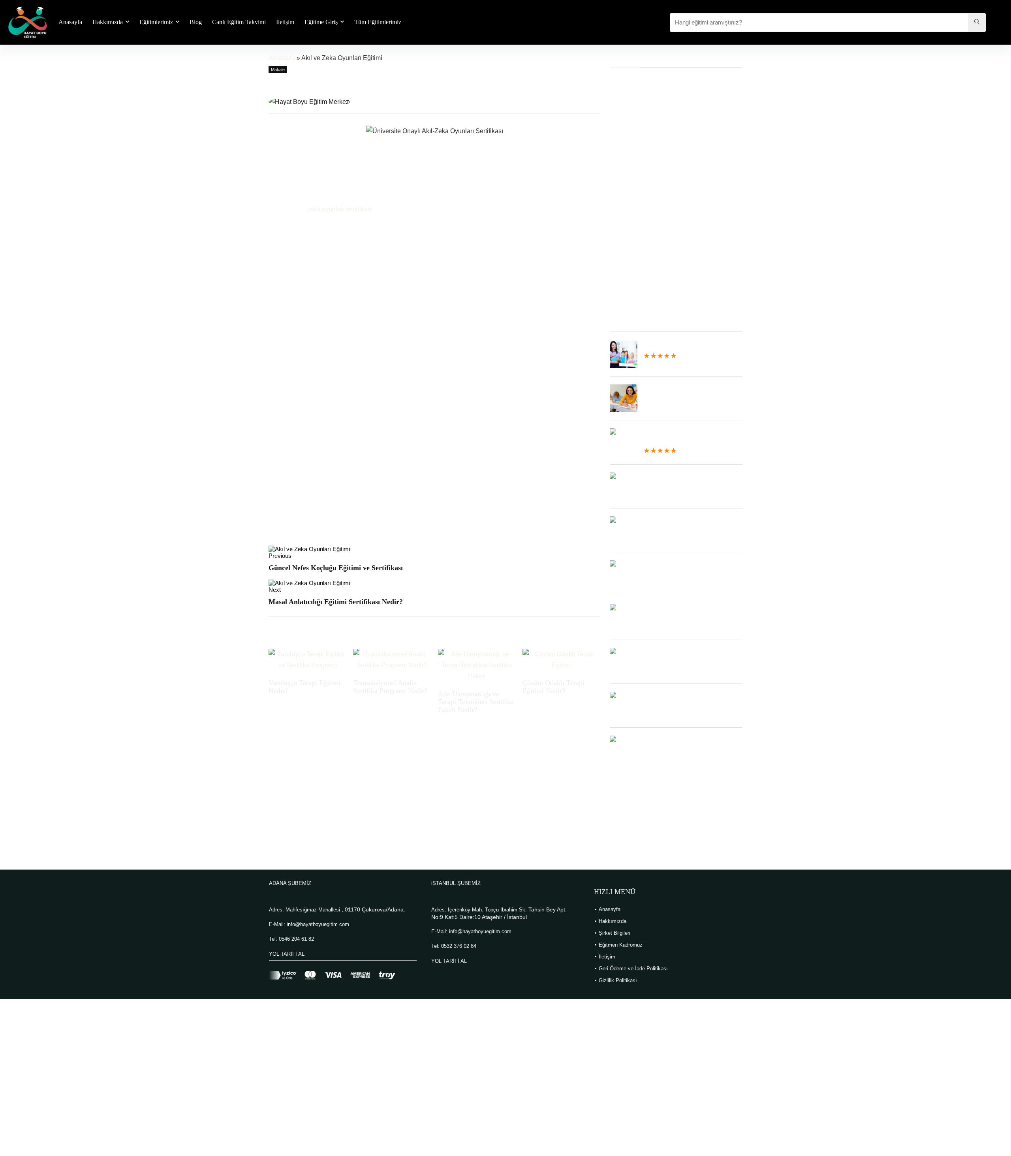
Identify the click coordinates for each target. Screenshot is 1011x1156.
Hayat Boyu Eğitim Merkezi (395, 100)
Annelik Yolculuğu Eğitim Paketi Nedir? (659, 214)
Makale (278, 69)
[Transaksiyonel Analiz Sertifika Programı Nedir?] (392, 654)
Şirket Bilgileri (614, 933)
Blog (196, 22)
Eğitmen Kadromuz (621, 945)
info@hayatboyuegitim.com (318, 924)
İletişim (285, 22)
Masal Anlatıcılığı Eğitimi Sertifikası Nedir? (336, 602)
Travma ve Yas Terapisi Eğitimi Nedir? (659, 182)
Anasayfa (70, 22)
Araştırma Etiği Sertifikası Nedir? (652, 150)
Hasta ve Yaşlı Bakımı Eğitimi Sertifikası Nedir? (671, 263)
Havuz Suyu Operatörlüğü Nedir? (652, 253)
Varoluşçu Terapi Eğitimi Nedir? (650, 79)
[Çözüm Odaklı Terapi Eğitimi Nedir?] (561, 654)
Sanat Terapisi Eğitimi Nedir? (647, 161)
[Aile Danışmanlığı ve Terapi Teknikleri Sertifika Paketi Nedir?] (477, 654)
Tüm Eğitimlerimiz (377, 22)
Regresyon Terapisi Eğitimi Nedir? (653, 139)
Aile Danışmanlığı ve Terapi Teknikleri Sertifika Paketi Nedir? (476, 702)
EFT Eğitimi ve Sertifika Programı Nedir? (662, 285)
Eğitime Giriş (321, 22)
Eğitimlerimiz (156, 22)
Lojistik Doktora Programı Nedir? (652, 225)
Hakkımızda (107, 22)
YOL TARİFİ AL (286, 954)
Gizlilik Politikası (618, 980)
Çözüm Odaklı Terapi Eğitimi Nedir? (553, 687)
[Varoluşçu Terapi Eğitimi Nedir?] (307, 654)
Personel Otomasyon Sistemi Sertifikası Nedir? (670, 129)
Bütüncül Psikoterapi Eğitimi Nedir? (655, 295)
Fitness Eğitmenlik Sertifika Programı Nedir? (667, 171)
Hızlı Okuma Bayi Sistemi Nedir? (652, 274)
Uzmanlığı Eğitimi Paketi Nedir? (651, 193)
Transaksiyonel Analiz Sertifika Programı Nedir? (390, 687)
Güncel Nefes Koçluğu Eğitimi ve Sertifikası (336, 568)
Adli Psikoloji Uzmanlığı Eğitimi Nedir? (659, 203)
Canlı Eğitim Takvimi (239, 22)
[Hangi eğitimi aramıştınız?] (977, 22)
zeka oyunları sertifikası (339, 209)
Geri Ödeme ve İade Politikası (633, 968)
